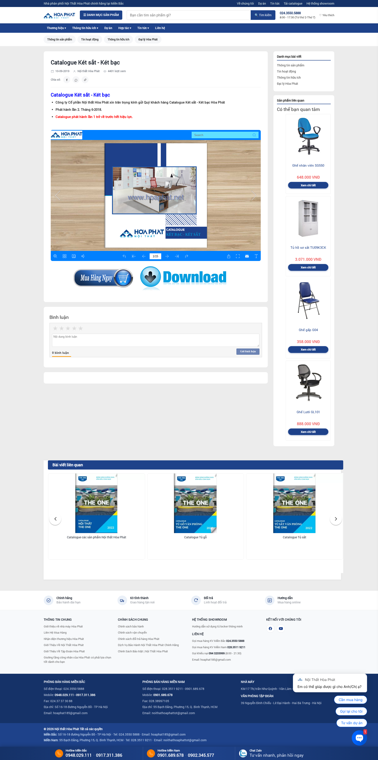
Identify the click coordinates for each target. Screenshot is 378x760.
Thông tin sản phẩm (59, 39)
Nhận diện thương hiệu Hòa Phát (64, 639)
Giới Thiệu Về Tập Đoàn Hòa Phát (64, 651)
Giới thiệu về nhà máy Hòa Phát (63, 626)
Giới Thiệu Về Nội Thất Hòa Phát (64, 645)
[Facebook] (270, 628)
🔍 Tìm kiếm (263, 15)
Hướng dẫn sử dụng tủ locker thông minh (217, 626)
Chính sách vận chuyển (132, 632)
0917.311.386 (85, 695)
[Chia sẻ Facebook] (66, 79)
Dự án (262, 3)
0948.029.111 (64, 695)
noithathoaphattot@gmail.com (173, 713)
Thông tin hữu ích (118, 39)
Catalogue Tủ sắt (294, 537)
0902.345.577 (201, 755)
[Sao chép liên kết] (85, 79)
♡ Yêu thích (326, 15)
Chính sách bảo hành (131, 626)
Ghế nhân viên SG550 (308, 165)
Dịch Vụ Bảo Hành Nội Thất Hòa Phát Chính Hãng (148, 645)
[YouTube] (281, 628)
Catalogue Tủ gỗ (195, 537)
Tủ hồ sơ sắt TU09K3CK (308, 247)
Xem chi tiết (308, 185)
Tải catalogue (293, 3)
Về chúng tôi (245, 3)
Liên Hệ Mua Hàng (55, 632)
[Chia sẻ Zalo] (75, 79)
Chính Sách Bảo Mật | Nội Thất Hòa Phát (143, 651)
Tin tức (275, 3)
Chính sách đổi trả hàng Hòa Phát (138, 639)
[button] (55, 519)
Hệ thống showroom (320, 3)
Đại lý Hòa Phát (148, 39)
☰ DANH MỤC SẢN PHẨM (101, 15)
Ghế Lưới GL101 (308, 412)
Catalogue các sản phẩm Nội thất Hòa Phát (96, 537)
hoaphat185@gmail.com (215, 660)
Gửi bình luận (248, 351)
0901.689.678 (163, 695)
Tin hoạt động (89, 39)
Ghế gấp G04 (308, 329)
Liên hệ (160, 28)
